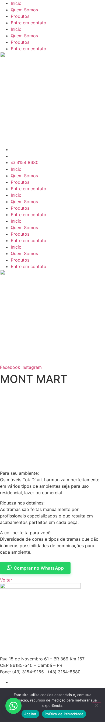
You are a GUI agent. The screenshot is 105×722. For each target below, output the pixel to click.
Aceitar (30, 714)
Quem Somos (24, 9)
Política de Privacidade (64, 714)
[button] (13, 706)
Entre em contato (28, 22)
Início (16, 3)
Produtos (20, 16)
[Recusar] (96, 704)
